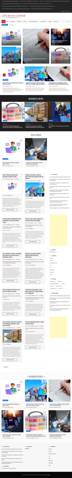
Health (25, 21)
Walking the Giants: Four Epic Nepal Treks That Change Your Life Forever (10, 59)
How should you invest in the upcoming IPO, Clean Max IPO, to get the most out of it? (37, 3)
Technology (43, 21)
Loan (8, 230)
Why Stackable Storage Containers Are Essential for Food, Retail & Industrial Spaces (60, 59)
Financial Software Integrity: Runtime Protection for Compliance (34, 163)
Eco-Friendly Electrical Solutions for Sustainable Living (12, 3)
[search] (68, 21)
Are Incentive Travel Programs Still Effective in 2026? (29, 1)
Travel (50, 21)
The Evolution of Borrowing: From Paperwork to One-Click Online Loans (35, 59)
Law (8, 299)
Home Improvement (33, 21)
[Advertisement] (58, 230)
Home (3, 21)
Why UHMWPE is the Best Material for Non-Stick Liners (36, 126)
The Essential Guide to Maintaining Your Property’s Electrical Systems (42, 6)
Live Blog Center (13, 15)
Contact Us (42, 1)
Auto (7, 21)
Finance (31, 228)
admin (39, 180)
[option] (13, 80)
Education (19, 21)
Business (12, 21)
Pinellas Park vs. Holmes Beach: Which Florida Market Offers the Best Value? (15, 6)
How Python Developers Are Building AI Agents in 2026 (11, 41)
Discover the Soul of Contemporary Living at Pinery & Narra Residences (57, 1)
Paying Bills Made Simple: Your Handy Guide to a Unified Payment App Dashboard (34, 291)
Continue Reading (10, 209)
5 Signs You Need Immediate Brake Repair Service (10, 1)
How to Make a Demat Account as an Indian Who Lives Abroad (23, 24)
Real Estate (32, 331)
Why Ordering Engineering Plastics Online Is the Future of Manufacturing (59, 126)
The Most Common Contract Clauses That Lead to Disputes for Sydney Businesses (16, 8)
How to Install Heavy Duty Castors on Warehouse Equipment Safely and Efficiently (12, 126)
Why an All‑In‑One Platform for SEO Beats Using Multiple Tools (41, 8)
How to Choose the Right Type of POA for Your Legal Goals (11, 290)
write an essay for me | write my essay (9, 468)
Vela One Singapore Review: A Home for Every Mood (34, 323)
